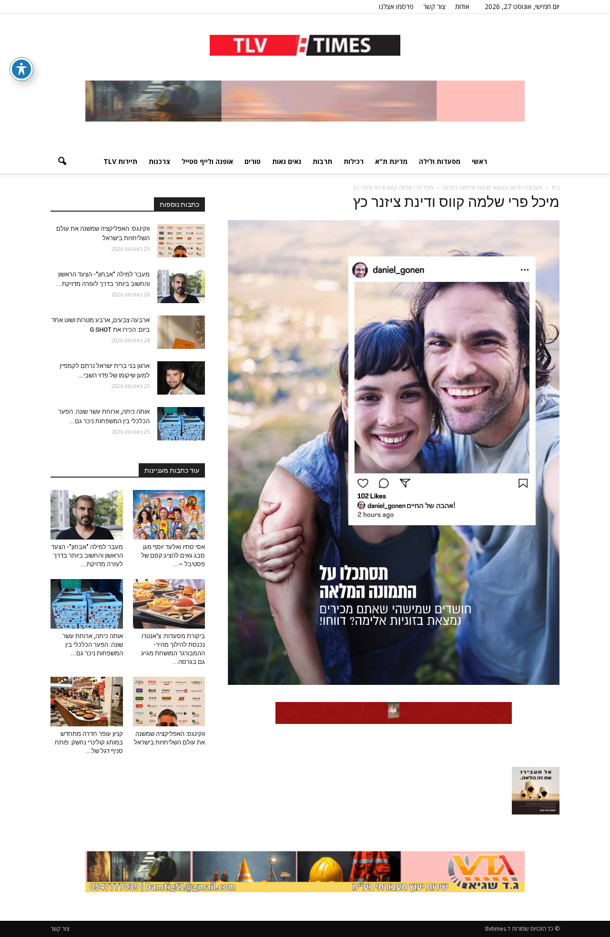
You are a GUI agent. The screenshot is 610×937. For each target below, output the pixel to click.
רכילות (354, 161)
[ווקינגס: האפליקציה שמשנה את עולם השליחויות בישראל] (181, 240)
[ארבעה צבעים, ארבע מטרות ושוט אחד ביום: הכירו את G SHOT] (181, 332)
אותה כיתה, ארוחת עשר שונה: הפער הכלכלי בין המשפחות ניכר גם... (92, 644)
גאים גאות (286, 161)
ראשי (479, 161)
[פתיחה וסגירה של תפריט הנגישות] (21, 69)
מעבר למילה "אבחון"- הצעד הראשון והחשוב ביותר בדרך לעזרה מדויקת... (87, 555)
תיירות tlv (120, 161)
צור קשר (434, 6)
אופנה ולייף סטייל (207, 161)
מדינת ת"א (391, 161)
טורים (252, 161)
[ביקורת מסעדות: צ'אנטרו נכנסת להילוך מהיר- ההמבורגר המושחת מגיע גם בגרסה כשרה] (169, 604)
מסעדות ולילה (439, 161)
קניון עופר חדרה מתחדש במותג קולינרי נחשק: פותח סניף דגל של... (89, 742)
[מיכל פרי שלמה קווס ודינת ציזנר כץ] (393, 682)
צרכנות (159, 161)
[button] (62, 161)
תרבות (322, 161)
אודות (462, 6)
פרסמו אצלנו (396, 6)
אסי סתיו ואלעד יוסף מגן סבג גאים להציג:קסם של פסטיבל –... (173, 555)
